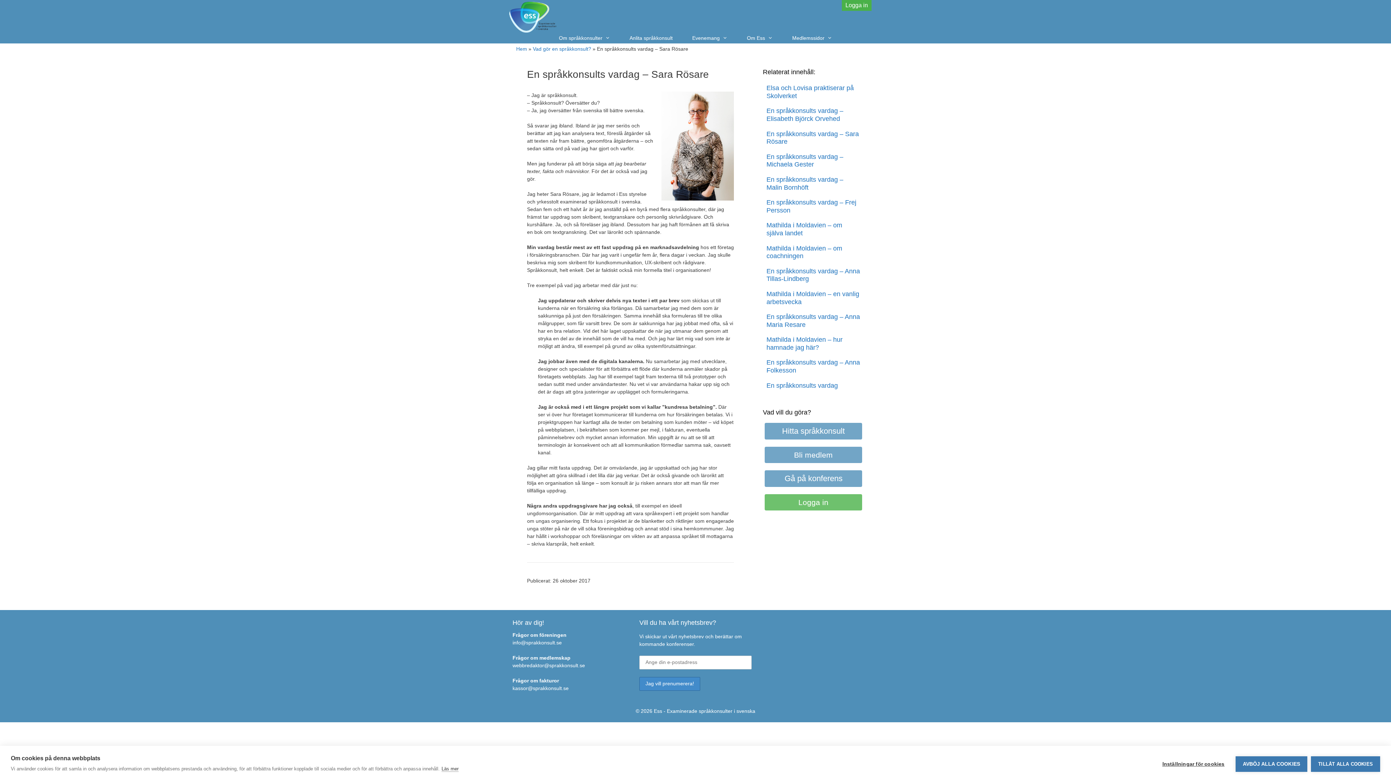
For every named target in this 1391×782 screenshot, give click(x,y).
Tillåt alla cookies (1345, 764)
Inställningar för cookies (1193, 764)
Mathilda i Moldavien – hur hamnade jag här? (804, 343)
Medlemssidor (808, 38)
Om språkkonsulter (580, 38)
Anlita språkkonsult (651, 38)
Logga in (856, 5)
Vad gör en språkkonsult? (562, 49)
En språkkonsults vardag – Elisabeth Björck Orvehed (804, 114)
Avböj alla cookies (1271, 764)
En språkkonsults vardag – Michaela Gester (804, 160)
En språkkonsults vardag (802, 385)
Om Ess (756, 38)
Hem (521, 49)
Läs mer (450, 769)
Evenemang (706, 38)
